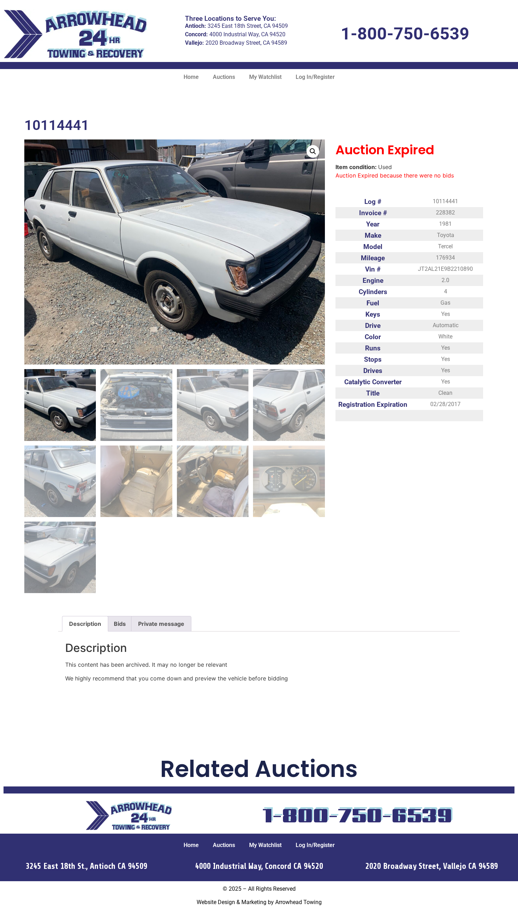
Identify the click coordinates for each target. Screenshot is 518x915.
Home (191, 77)
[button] (313, 151)
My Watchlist (265, 77)
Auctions (224, 77)
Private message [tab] (161, 623)
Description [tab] (85, 623)
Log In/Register (315, 77)
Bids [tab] (120, 623)
